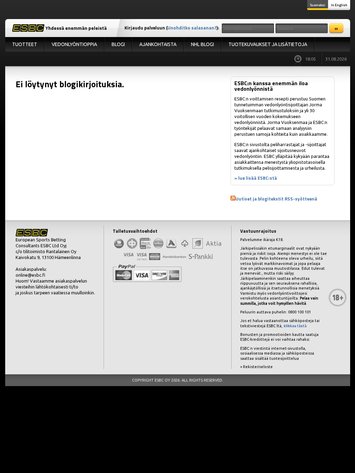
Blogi (118, 44)
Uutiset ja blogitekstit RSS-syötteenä (276, 198)
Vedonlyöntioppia (74, 44)
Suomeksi (317, 5)
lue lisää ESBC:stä (257, 178)
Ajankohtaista (157, 44)
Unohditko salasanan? (191, 27)
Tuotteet (24, 44)
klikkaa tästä (295, 326)
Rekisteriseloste (258, 367)
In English (339, 5)
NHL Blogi (202, 44)
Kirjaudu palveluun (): (171, 27)
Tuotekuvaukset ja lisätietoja (267, 44)
